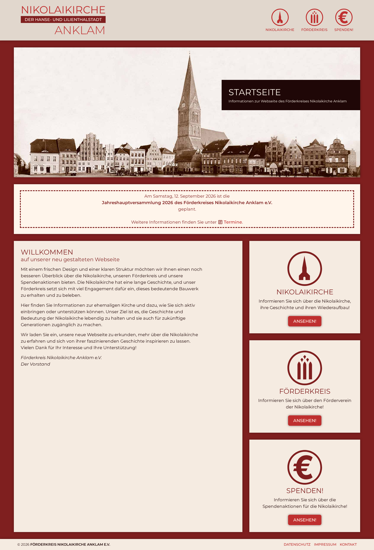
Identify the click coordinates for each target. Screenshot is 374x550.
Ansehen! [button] (304, 420)
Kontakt (348, 544)
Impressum (325, 544)
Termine (233, 222)
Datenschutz (297, 544)
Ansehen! (304, 321)
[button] (280, 20)
